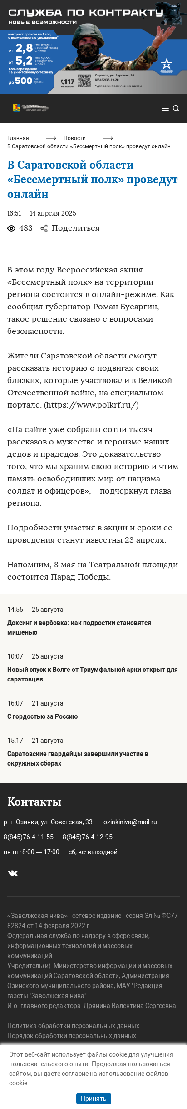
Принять (94, 1098)
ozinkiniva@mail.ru (130, 822)
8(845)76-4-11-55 (29, 837)
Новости (75, 138)
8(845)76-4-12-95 (88, 837)
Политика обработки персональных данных (73, 1025)
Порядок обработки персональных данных (71, 1035)
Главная (18, 138)
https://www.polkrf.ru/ (91, 405)
